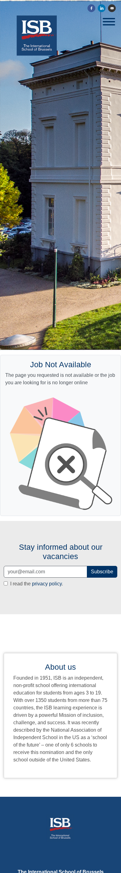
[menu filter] (60, 0)
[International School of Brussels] (60, 833)
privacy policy (47, 583)
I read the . (36, 583)
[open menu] (108, 20)
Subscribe (102, 571)
